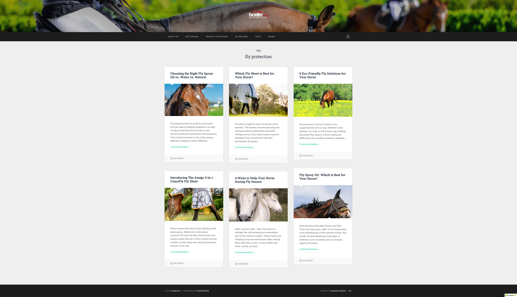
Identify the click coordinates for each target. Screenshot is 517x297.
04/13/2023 (308, 261)
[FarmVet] (258, 16)
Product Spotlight (217, 36)
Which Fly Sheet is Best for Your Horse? (254, 75)
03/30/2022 (243, 264)
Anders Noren (338, 291)
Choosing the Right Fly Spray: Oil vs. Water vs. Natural (191, 75)
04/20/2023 (308, 156)
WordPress (203, 291)
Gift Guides (192, 36)
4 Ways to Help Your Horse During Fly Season (255, 180)
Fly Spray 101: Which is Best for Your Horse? (322, 176)
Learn (271, 36)
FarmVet (176, 291)
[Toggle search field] (348, 36)
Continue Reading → (180, 147)
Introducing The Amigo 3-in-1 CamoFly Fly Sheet (191, 179)
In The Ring (241, 36)
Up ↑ (350, 291)
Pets (258, 36)
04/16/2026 (179, 158)
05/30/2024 (243, 159)
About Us (173, 36)
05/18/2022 (179, 263)
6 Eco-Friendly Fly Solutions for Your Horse (322, 75)
